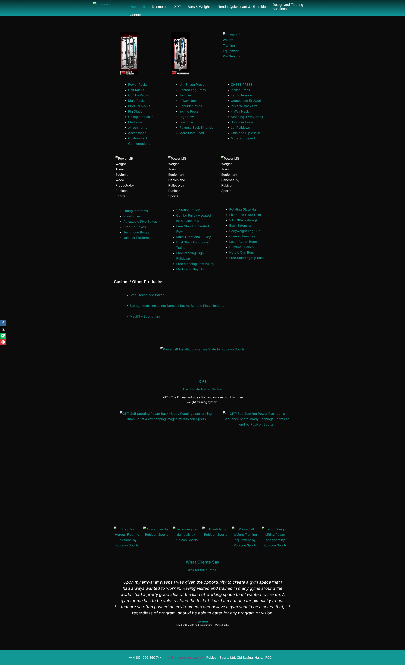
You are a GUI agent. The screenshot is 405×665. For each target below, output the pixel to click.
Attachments (137, 127)
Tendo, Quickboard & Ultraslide (242, 7)
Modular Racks (139, 106)
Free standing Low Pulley (195, 264)
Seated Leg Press (192, 90)
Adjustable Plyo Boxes (140, 222)
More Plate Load (191, 133)
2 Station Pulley (188, 210)
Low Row (186, 122)
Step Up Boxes (134, 227)
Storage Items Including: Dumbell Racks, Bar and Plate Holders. (177, 306)
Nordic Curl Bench (243, 252)
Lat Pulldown (240, 127)
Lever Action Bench (244, 242)
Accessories (137, 133)
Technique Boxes (136, 232)
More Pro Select (243, 138)
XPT (177, 7)
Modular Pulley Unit (191, 269)
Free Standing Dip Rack (246, 258)
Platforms (135, 122)
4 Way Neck (188, 101)
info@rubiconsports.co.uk (184, 657)
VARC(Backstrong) (243, 220)
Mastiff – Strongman (145, 316)
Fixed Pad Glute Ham (245, 215)
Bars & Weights (200, 7)
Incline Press (188, 111)
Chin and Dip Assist (245, 133)
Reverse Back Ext (244, 106)
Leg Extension (241, 95)
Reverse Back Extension (197, 127)
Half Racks (136, 90)
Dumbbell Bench (241, 247)
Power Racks (137, 84)
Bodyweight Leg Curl (245, 231)
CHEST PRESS (242, 84)
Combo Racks (138, 95)
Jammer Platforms (136, 238)
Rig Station (136, 111)
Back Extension (240, 225)
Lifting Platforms (135, 211)
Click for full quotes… (202, 570)
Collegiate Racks (140, 117)
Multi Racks (136, 101)
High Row (186, 117)
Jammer (185, 95)
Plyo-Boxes (131, 216)
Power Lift (137, 7)
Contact (136, 15)
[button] (115, 605)
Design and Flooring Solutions (287, 7)
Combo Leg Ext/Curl (246, 101)
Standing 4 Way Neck (247, 117)
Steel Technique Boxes (147, 295)
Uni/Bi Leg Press (191, 84)
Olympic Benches (242, 236)
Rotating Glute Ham (244, 209)
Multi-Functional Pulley (193, 237)
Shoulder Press (190, 106)
